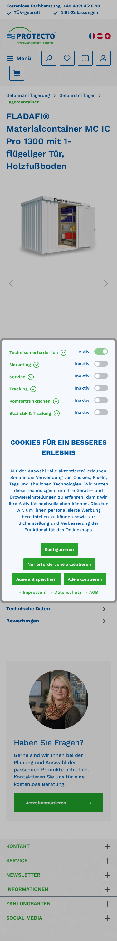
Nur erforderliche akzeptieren (59, 564)
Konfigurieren (59, 549)
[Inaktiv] (101, 364)
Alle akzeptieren (85, 579)
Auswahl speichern (36, 579)
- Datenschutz (67, 592)
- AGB (91, 592)
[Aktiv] (101, 351)
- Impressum (33, 592)
